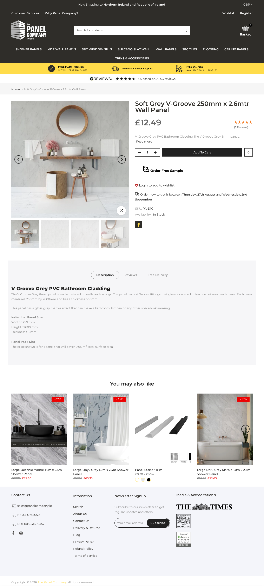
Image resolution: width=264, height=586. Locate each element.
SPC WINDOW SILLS (97, 49)
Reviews (131, 275)
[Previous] (18, 159)
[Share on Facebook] (138, 224)
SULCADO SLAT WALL (134, 49)
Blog (76, 535)
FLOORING (211, 49)
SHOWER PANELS (28, 49)
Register (246, 13)
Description (105, 275)
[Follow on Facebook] (13, 533)
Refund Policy (83, 549)
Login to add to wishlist (156, 185)
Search (78, 507)
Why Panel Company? (61, 13)
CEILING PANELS (236, 49)
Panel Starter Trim (148, 470)
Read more (144, 142)
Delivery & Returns (86, 528)
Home (15, 89)
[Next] (122, 159)
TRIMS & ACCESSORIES (132, 58)
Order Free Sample (166, 171)
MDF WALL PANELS (61, 49)
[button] (185, 30)
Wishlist (228, 13)
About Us (80, 514)
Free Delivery (158, 275)
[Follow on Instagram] (21, 533)
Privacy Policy (83, 542)
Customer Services (25, 13)
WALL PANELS (166, 49)
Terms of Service (85, 556)
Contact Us (81, 521)
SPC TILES (189, 49)
